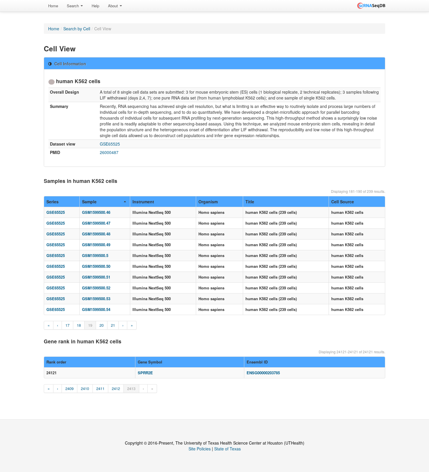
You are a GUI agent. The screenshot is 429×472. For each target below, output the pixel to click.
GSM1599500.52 (96, 288)
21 (113, 325)
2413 (131, 388)
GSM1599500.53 (96, 298)
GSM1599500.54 (96, 309)
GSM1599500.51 (96, 277)
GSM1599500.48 (96, 234)
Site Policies (200, 449)
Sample (89, 201)
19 (90, 325)
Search (73, 5)
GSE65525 (110, 144)
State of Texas (227, 449)
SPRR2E (145, 372)
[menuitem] (53, 6)
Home (53, 5)
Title (249, 201)
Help (95, 5)
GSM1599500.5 (95, 255)
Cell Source (342, 201)
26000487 (109, 152)
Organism (208, 201)
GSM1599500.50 (96, 266)
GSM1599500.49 (96, 244)
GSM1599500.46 (96, 212)
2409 (69, 388)
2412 (116, 388)
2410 (85, 388)
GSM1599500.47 (96, 223)
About (113, 5)
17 (67, 325)
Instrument (143, 201)
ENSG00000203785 (263, 372)
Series (52, 201)
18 (79, 325)
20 (102, 325)
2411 (100, 388)
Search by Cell (76, 29)
